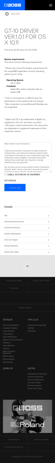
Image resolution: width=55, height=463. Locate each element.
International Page (14, 281)
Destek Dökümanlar (12, 234)
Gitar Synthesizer (10, 337)
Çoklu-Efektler (9, 331)
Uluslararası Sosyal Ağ (37, 325)
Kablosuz (6, 343)
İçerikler (8, 368)
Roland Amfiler (9, 359)
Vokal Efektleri (9, 345)
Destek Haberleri (11, 246)
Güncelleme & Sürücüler (14, 221)
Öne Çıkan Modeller (11, 325)
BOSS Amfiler (8, 356)
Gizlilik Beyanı (13, 439)
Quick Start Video (11, 252)
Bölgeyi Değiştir (25, 308)
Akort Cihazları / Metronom (9, 352)
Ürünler (7, 319)
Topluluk (33, 319)
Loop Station (8, 334)
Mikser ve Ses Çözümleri (13, 340)
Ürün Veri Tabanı (11, 240)
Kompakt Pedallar (10, 328)
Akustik (6, 348)
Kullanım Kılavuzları (12, 227)
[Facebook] (25, 299)
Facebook (32, 331)
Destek (15, 13)
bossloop (14, 288)
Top (5, 215)
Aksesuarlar (8, 362)
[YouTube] (30, 299)
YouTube (31, 328)
